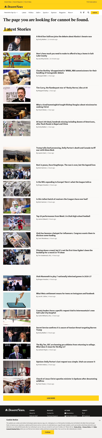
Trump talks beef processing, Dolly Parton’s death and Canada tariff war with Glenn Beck (65, 149)
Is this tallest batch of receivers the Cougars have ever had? (62, 199)
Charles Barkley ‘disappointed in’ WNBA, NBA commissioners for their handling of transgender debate (66, 71)
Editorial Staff (33, 416)
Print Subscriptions (92, 2)
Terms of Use (77, 427)
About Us (32, 413)
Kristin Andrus (42, 365)
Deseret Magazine (18, 2)
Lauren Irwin (42, 153)
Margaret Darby (43, 91)
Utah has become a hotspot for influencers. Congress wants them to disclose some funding (65, 234)
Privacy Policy (86, 427)
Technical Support (52, 416)
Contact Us (50, 413)
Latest (24, 12)
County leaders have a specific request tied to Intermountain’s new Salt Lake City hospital (65, 311)
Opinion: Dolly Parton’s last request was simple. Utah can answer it (65, 361)
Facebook (87, 416)
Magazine (62, 12)
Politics (31, 12)
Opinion (54, 12)
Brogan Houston (43, 185)
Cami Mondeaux (43, 238)
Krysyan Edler (42, 76)
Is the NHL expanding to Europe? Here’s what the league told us (63, 182)
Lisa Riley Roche (43, 59)
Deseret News (7, 2)
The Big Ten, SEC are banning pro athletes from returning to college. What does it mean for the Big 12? (65, 345)
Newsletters (70, 413)
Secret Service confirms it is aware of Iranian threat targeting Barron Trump (66, 328)
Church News (27, 2)
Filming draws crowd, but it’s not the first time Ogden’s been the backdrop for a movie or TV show (64, 251)
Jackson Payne (43, 350)
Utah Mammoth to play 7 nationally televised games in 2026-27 (64, 276)
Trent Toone (42, 384)
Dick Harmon (42, 168)
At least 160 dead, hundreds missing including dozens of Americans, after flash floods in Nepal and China (65, 122)
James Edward (42, 219)
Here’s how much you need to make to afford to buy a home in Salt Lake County (65, 54)
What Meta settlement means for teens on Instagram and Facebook (65, 293)
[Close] (100, 421)
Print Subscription (72, 416)
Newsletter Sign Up (10, 12)
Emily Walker (42, 39)
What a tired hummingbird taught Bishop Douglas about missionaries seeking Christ (66, 105)
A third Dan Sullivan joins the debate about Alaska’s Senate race (64, 36)
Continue (47, 432)
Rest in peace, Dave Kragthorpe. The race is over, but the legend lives (66, 165)
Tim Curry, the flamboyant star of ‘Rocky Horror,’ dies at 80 (62, 87)
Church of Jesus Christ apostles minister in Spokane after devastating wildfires (66, 379)
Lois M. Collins (42, 296)
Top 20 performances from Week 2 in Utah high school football (63, 216)
